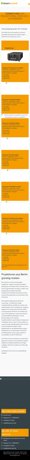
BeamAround (7, 415)
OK (15, 457)
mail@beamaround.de (9, 423)
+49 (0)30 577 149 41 (9, 420)
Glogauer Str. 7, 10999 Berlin (11, 418)
